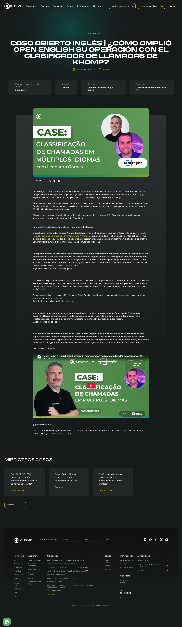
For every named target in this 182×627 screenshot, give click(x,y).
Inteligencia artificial (33, 574)
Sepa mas (15, 490)
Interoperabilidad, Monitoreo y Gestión (62, 578)
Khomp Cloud (19, 575)
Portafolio (19, 556)
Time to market (34, 560)
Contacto (125, 576)
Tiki (91, 611)
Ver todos (17, 596)
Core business (34, 569)
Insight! (16, 592)
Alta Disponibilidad (54, 591)
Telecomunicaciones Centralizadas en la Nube (66, 564)
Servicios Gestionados (56, 575)
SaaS (16, 560)
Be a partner (109, 569)
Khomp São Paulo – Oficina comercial (150, 565)
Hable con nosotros (124, 581)
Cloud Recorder (18, 579)
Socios (107, 556)
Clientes (123, 564)
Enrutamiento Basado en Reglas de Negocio (65, 560)
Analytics (17, 571)
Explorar (32, 556)
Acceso (123, 597)
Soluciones (52, 556)
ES (174, 6)
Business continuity (32, 565)
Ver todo (10, 505)
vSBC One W (19, 589)
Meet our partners (108, 561)
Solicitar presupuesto (120, 6)
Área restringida (125, 591)
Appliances (18, 564)
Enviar (106, 539)
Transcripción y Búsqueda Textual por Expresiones (67, 567)
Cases (107, 566)
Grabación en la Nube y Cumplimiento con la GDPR (67, 571)
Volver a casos (93, 33)
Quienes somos (126, 560)
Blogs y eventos (126, 567)
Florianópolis (143, 561)
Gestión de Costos (54, 582)
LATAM (141, 570)
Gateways (18, 567)
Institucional (126, 556)
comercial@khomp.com (58, 433)
